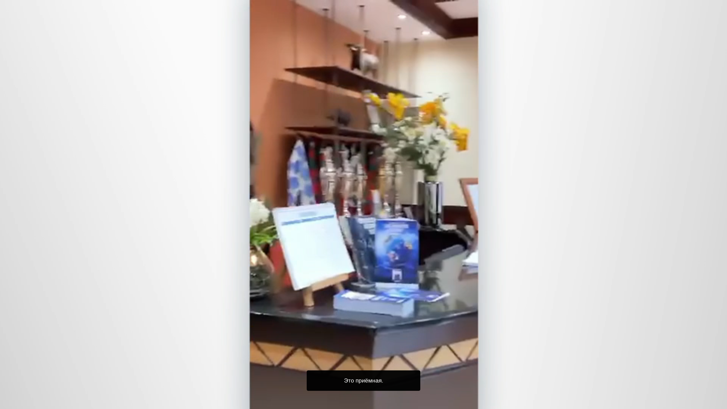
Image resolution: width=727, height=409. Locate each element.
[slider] (371, 405)
